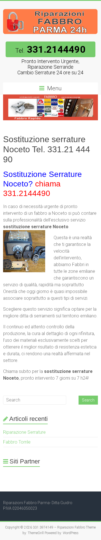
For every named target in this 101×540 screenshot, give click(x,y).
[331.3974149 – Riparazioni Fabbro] (50, 7)
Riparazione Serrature (24, 432)
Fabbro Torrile (17, 442)
